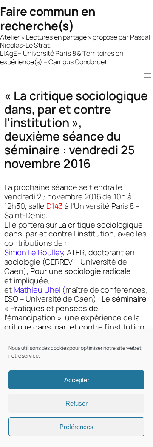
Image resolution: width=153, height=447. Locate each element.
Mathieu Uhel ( (40, 290)
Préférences (77, 426)
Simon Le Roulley (33, 252)
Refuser (76, 403)
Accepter (76, 380)
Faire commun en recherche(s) (48, 18)
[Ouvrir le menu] (148, 75)
